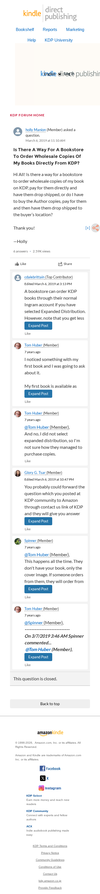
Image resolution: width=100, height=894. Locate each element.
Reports (50, 29)
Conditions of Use (50, 866)
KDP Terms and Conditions (50, 845)
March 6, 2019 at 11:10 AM (45, 140)
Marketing (75, 29)
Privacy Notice (50, 852)
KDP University (59, 40)
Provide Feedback (50, 887)
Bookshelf (25, 29)
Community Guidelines (50, 859)
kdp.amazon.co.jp (50, 880)
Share (68, 264)
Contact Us (50, 873)
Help (32, 40)
